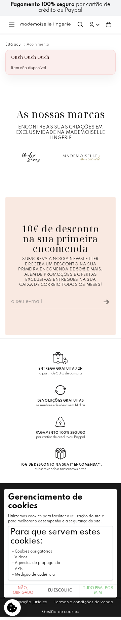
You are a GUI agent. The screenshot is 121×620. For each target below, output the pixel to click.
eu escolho (60, 590)
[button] (94, 24)
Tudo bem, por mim (98, 590)
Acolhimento (38, 45)
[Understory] (32, 157)
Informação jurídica (27, 602)
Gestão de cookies (60, 612)
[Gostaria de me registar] (106, 302)
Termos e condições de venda (84, 602)
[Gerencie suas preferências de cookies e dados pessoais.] (12, 607)
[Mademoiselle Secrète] (81, 157)
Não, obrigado (23, 590)
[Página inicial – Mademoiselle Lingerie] (46, 24)
